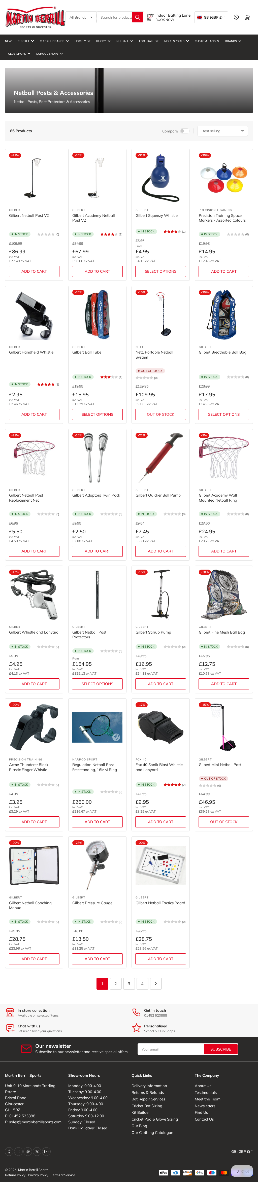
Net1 (140, 347)
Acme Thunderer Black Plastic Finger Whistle (28, 767)
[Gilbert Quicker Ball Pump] (161, 458)
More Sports (174, 41)
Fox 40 (141, 759)
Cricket (23, 41)
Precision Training (215, 210)
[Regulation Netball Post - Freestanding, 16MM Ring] (97, 727)
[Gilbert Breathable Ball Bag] (224, 315)
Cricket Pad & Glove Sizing (155, 1119)
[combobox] (120, 17)
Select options (160, 271)
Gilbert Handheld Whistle (31, 352)
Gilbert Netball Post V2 (29, 215)
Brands (231, 41)
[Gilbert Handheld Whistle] (34, 315)
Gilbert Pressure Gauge (92, 902)
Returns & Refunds (148, 1092)
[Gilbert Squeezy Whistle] (161, 178)
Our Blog (139, 1125)
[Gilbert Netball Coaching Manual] (34, 865)
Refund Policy (15, 1175)
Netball (122, 41)
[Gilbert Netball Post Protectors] (97, 595)
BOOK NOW (164, 20)
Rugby (101, 41)
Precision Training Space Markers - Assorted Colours (222, 218)
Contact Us (204, 1119)
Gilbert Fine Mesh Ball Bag (222, 632)
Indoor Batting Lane (172, 15)
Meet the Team (207, 1099)
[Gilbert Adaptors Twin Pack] (97, 458)
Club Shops (17, 53)
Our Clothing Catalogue (152, 1132)
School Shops (47, 53)
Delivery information (149, 1085)
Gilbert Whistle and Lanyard (33, 632)
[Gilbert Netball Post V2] (34, 178)
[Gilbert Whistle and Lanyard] (34, 595)
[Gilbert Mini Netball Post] (224, 727)
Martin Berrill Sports (33, 1170)
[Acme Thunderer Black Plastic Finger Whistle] (34, 727)
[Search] (137, 17)
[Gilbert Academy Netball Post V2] (97, 178)
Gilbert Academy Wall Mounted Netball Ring (218, 498)
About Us (203, 1085)
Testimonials (206, 1092)
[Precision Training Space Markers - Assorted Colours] (224, 178)
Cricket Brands (52, 41)
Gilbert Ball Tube (86, 352)
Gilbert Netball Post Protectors (89, 635)
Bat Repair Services (148, 1099)
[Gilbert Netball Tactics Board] (161, 865)
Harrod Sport (85, 759)
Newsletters (205, 1105)
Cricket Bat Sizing (147, 1105)
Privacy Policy (38, 1175)
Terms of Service (63, 1175)
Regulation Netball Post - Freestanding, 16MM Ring (94, 767)
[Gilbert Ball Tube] (97, 315)
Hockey (80, 41)
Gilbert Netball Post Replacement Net (26, 498)
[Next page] (155, 983)
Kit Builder (141, 1112)
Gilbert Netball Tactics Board (160, 902)
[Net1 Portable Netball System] (161, 315)
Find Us (201, 1112)
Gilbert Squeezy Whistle (157, 215)
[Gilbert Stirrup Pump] (161, 595)
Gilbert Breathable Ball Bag (222, 352)
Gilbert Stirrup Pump (153, 632)
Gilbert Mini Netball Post (220, 764)
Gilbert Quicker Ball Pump (158, 495)
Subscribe (220, 1049)
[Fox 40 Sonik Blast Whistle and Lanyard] (161, 727)
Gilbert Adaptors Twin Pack (96, 495)
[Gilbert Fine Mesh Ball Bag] (224, 595)
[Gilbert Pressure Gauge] (97, 865)
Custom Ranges (207, 41)
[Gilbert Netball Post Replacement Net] (34, 458)
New (8, 41)
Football (146, 41)
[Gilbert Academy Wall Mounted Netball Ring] (224, 458)
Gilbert (15, 210)
